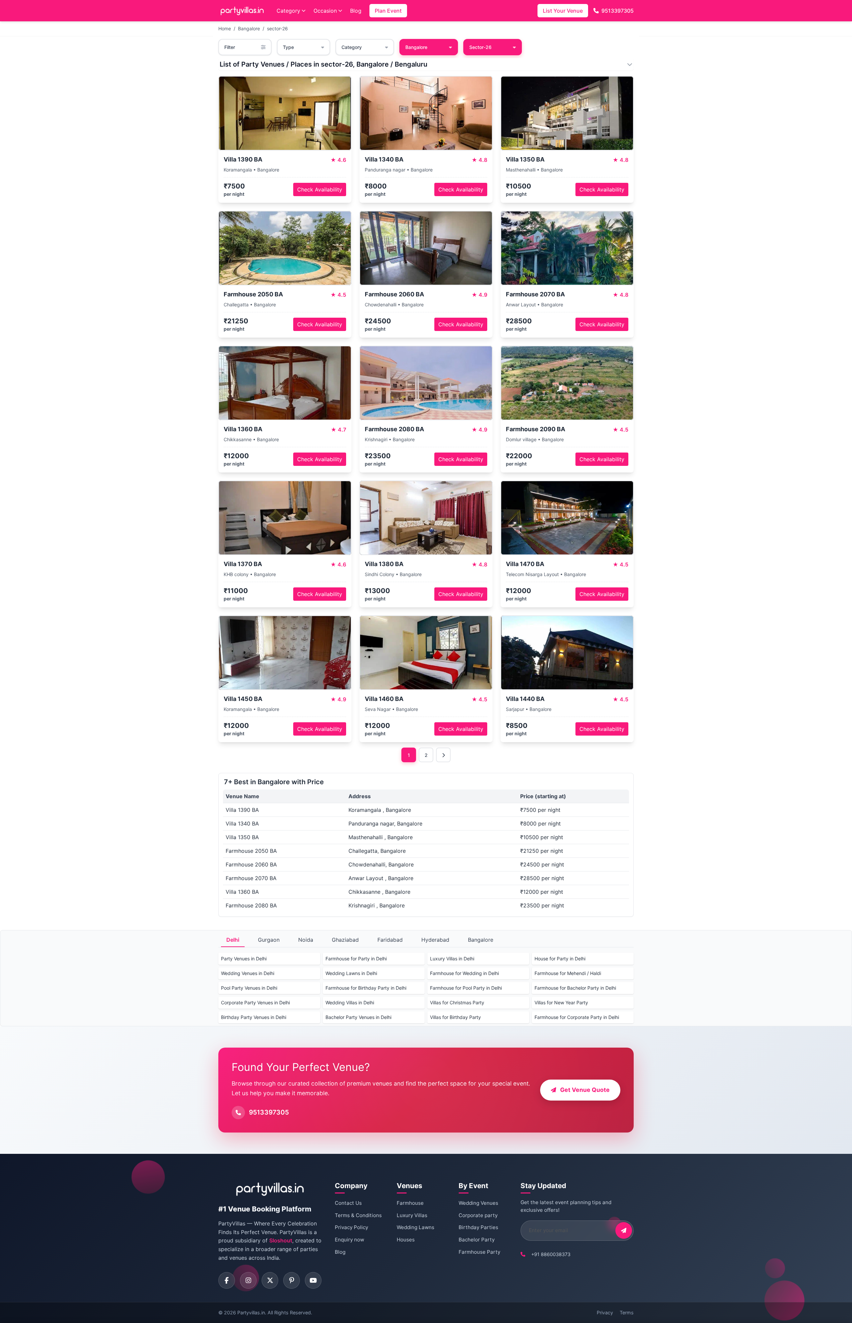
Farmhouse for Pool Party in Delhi (466, 988)
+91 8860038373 (550, 1254)
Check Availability (319, 189)
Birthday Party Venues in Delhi (253, 1017)
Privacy (605, 1312)
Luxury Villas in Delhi (452, 958)
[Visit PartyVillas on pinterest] (291, 1280)
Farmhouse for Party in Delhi (356, 958)
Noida (305, 939)
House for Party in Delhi (559, 958)
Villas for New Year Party (561, 1002)
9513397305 (617, 10)
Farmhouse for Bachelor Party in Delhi (575, 988)
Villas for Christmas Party (457, 1002)
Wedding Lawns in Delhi (351, 973)
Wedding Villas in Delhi (349, 1002)
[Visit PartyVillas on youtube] (313, 1280)
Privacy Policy (351, 1227)
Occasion (325, 10)
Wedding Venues (478, 1203)
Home (224, 28)
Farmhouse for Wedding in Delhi (464, 973)
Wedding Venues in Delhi (247, 973)
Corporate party (478, 1215)
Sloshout (280, 1240)
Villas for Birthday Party (455, 1017)
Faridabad (390, 939)
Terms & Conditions (358, 1215)
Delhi (232, 939)
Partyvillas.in (251, 1312)
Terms (627, 1312)
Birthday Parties (478, 1227)
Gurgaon (269, 939)
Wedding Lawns (415, 1227)
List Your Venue (563, 10)
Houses (406, 1239)
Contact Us (348, 1203)
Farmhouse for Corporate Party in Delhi (576, 1017)
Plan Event (388, 10)
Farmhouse (410, 1203)
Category (288, 10)
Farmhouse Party (479, 1252)
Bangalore (249, 28)
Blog (355, 10)
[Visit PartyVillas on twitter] (270, 1280)
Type (288, 47)
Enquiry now (349, 1239)
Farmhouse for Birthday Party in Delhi (365, 988)
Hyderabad (435, 939)
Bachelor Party (477, 1239)
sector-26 (277, 28)
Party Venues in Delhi (244, 958)
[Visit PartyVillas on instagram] (248, 1280)
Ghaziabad (345, 939)
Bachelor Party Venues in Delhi (358, 1017)
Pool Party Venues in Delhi (249, 988)
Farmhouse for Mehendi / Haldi (567, 973)
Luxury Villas (412, 1215)
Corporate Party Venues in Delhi (255, 1002)
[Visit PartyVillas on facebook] (226, 1280)
